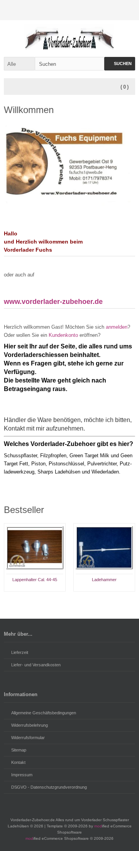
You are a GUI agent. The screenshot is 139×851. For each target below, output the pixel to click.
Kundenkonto (63, 335)
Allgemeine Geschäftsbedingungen (43, 712)
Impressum (21, 774)
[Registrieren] (127, 10)
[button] (19, 63)
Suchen (119, 64)
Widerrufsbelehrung (29, 725)
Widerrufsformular (28, 737)
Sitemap (18, 750)
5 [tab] (88, 599)
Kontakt (18, 762)
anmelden (116, 327)
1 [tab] (51, 599)
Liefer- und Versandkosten (36, 664)
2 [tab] (60, 599)
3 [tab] (69, 599)
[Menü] (12, 87)
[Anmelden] (111, 10)
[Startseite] (94, 10)
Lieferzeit (19, 652)
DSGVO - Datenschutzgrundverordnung (49, 787)
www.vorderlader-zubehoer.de (53, 301)
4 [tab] (79, 599)
